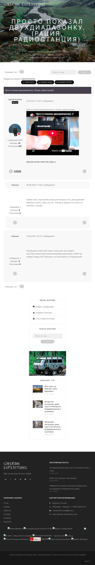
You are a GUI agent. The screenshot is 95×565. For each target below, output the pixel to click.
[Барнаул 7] (85, 528)
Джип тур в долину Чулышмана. (63, 478)
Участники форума (45, 319)
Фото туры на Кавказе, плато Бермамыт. (51, 388)
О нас (6, 503)
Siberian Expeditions (25, 4)
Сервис (7, 507)
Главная (30, 52)
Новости (7, 510)
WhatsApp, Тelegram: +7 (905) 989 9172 (69, 507)
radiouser (15, 185)
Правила (7, 518)
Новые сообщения (44, 307)
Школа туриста (52, 52)
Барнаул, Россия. (59, 503)
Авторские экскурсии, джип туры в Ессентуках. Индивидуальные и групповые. (53, 427)
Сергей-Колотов (28, 79)
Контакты (8, 522)
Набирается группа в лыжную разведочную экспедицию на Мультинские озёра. (68, 487)
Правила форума (43, 313)
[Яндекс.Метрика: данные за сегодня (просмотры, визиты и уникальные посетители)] (79, 539)
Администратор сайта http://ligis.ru (41, 162)
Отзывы (7, 514)
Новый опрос (65, 82)
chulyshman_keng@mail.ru (63, 510)
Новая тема (46, 82)
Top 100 (44, 539)
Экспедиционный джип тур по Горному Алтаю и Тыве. (69, 469)
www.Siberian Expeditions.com (64, 514)
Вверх (87, 561)
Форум (40, 52)
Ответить (29, 82)
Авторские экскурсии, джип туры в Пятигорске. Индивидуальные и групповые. (53, 406)
